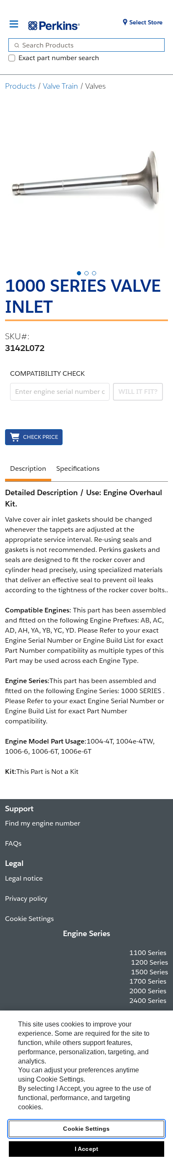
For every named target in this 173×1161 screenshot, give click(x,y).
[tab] (79, 273)
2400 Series (147, 1000)
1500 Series (149, 972)
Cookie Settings (86, 1128)
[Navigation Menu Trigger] (13, 23)
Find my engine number (42, 823)
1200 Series (149, 962)
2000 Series (147, 991)
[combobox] (83, 45)
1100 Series (147, 952)
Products (20, 86)
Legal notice (24, 878)
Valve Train (60, 86)
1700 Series (147, 981)
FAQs (13, 843)
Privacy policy (26, 898)
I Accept (86, 1148)
